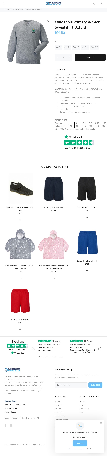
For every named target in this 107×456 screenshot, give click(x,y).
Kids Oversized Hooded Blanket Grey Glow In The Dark (19, 267)
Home (7, 9)
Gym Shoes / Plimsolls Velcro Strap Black (20, 209)
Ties (81, 412)
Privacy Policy (60, 416)
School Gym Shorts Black (87, 207)
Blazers (82, 401)
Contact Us (59, 412)
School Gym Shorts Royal (87, 261)
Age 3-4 (58, 47)
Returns (58, 408)
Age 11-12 (94, 47)
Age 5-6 (67, 47)
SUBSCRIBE (95, 385)
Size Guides (84, 408)
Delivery (58, 405)
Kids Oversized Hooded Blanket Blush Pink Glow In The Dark (53, 267)
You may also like (53, 167)
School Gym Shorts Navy (53, 207)
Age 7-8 (76, 47)
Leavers (83, 405)
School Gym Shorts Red (20, 319)
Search (57, 401)
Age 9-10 (85, 47)
